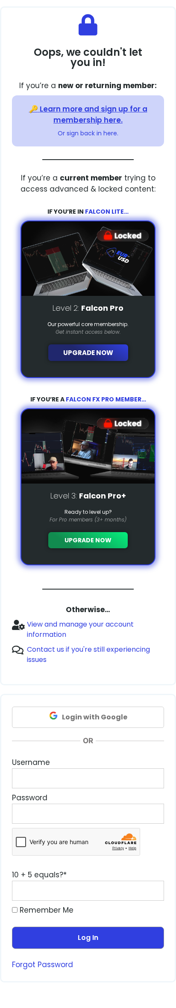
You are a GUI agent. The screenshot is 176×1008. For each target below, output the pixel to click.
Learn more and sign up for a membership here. (93, 114)
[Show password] (149, 814)
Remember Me (45, 910)
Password (29, 798)
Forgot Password (42, 964)
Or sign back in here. (88, 133)
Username (31, 762)
